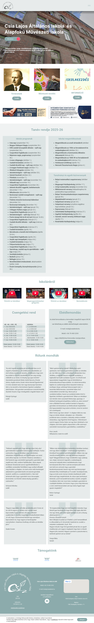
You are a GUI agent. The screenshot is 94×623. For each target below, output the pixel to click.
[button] (77, 56)
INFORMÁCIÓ (77, 93)
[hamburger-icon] (89, 5)
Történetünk (16, 94)
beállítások (54, 619)
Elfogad (82, 619)
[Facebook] (47, 601)
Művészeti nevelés (47, 93)
